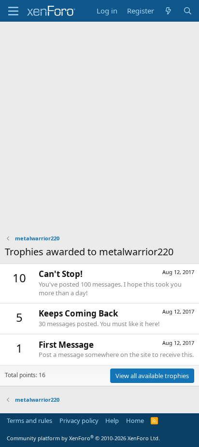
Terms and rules (29, 420)
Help (112, 420)
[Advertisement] (99, 125)
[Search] (187, 11)
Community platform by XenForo (83, 438)
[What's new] (168, 11)
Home (135, 420)
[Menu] (13, 11)
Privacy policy (79, 420)
